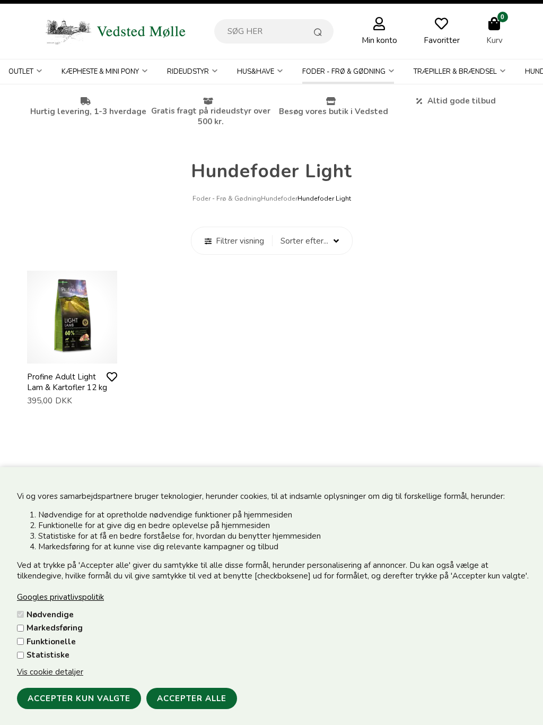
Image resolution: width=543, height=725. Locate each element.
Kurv (494, 40)
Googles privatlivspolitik (60, 597)
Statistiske (48, 655)
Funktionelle (51, 641)
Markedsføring (55, 628)
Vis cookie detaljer (50, 672)
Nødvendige (50, 614)
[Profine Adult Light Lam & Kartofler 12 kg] (71, 353)
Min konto (379, 40)
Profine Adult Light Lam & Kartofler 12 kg (67, 382)
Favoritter (442, 40)
